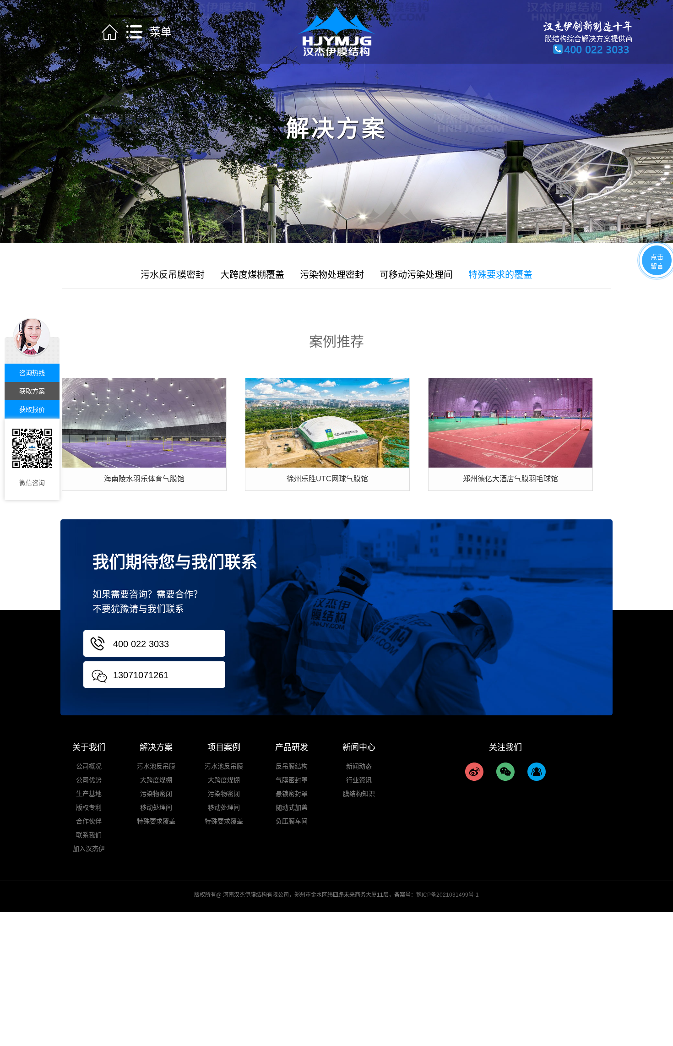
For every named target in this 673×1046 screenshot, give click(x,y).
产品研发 (291, 747)
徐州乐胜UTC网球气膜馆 (327, 479)
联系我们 (89, 835)
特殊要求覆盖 (156, 821)
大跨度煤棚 (156, 780)
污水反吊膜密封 (173, 275)
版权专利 (89, 807)
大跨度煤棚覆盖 (252, 275)
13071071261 (140, 675)
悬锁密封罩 (292, 793)
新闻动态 (359, 766)
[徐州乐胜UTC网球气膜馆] (327, 422)
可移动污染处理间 (416, 275)
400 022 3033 (141, 644)
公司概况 (89, 766)
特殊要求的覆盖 (500, 275)
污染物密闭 (156, 793)
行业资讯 (359, 780)
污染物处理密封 (332, 275)
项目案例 (223, 747)
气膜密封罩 (292, 780)
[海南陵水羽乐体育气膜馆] (144, 422)
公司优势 (89, 780)
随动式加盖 (292, 807)
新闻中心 (358, 747)
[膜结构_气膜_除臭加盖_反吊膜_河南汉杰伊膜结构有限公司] (336, 31)
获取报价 (32, 409)
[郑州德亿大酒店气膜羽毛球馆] (510, 422)
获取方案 (32, 391)
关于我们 (88, 747)
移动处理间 (156, 807)
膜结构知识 (359, 793)
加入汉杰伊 (89, 848)
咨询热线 (32, 372)
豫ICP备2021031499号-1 (447, 895)
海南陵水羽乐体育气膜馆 (144, 479)
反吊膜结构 (292, 766)
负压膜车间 (292, 821)
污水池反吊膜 (156, 766)
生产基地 (89, 793)
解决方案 (156, 747)
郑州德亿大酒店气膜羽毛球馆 (510, 479)
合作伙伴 (89, 821)
